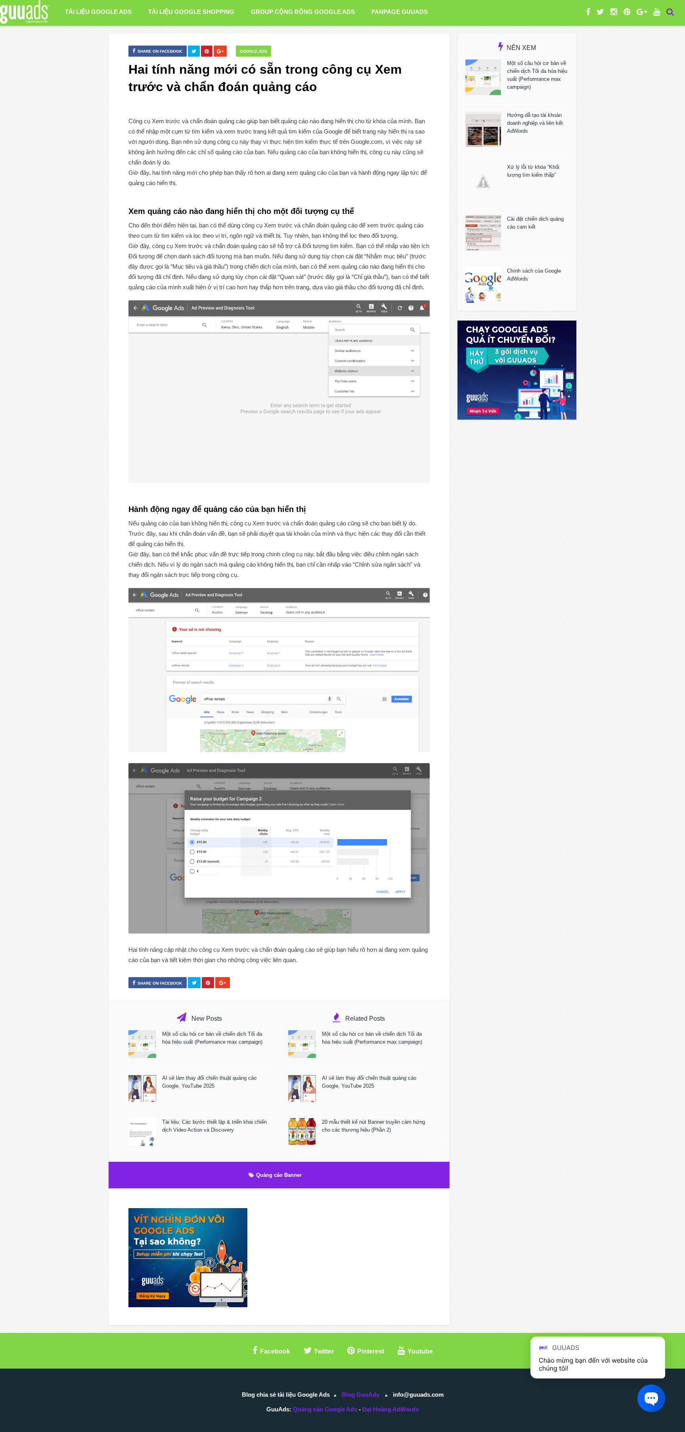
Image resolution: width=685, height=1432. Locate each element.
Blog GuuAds (360, 1394)
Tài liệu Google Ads (98, 11)
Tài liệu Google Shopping (191, 11)
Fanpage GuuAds (399, 11)
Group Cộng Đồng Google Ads (303, 11)
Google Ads (253, 51)
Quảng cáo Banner (279, 1175)
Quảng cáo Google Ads (325, 1409)
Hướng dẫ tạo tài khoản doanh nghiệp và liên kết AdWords (535, 123)
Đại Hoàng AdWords (390, 1409)
